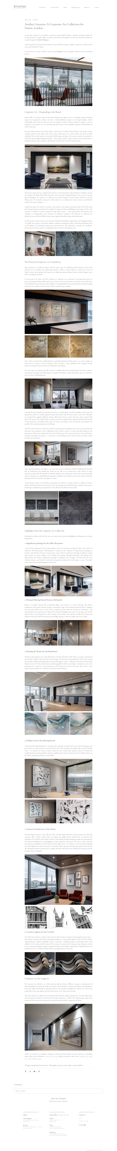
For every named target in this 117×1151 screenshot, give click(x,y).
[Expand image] (40, 243)
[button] (43, 7)
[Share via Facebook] (25, 1071)
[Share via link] (39, 1071)
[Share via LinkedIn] (34, 1071)
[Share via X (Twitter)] (30, 1071)
